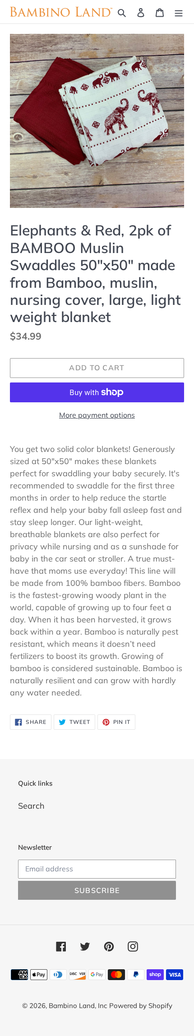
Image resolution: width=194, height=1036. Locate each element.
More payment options (97, 414)
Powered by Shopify (140, 1005)
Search (31, 806)
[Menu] (178, 12)
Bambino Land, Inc (78, 1005)
